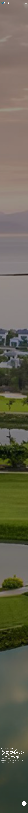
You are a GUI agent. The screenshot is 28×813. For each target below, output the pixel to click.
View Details (8, 748)
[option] (14, 406)
